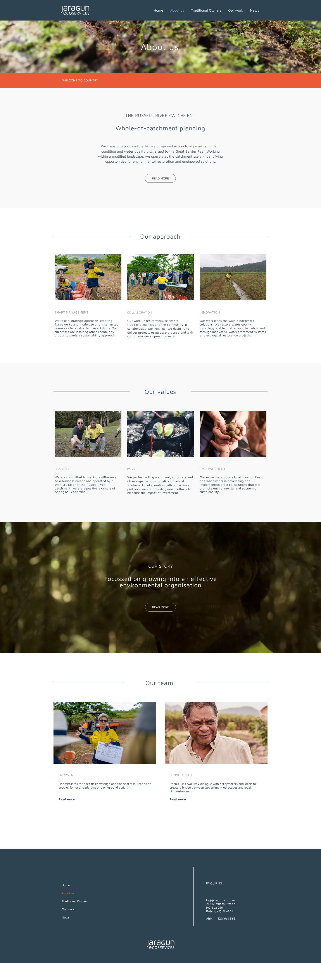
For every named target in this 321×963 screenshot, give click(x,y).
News (65, 917)
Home (66, 885)
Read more (67, 799)
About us (68, 893)
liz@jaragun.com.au (220, 900)
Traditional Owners (75, 901)
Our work (68, 909)
